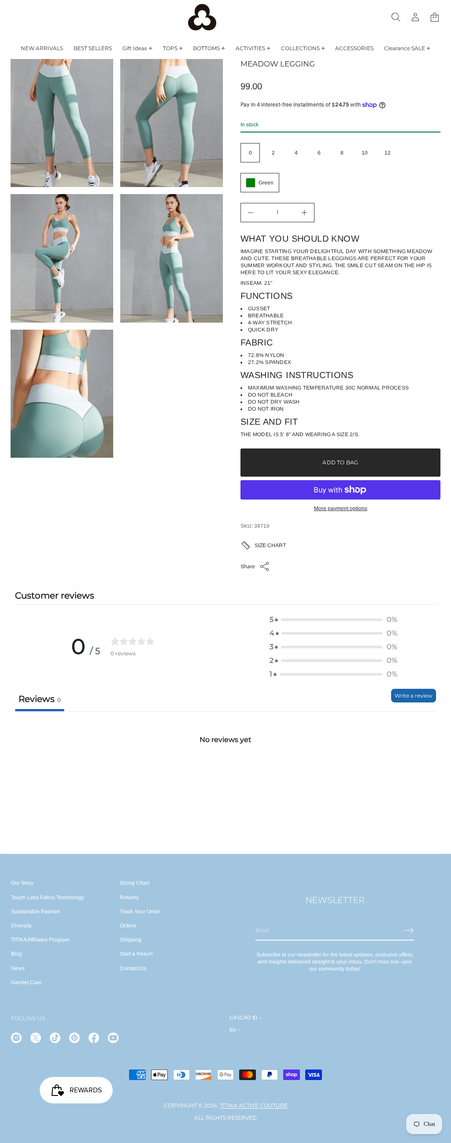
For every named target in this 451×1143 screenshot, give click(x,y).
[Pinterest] (74, 1037)
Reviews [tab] (39, 699)
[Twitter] (35, 1037)
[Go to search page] (396, 17)
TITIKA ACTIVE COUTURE (254, 1105)
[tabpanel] (225, 777)
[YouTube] (113, 1037)
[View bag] (434, 17)
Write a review (414, 695)
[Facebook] (94, 1037)
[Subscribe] (408, 930)
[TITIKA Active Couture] (202, 17)
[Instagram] (16, 1037)
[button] (396, 17)
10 (365, 153)
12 (387, 153)
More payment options (340, 508)
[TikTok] (55, 1037)
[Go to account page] (415, 17)
